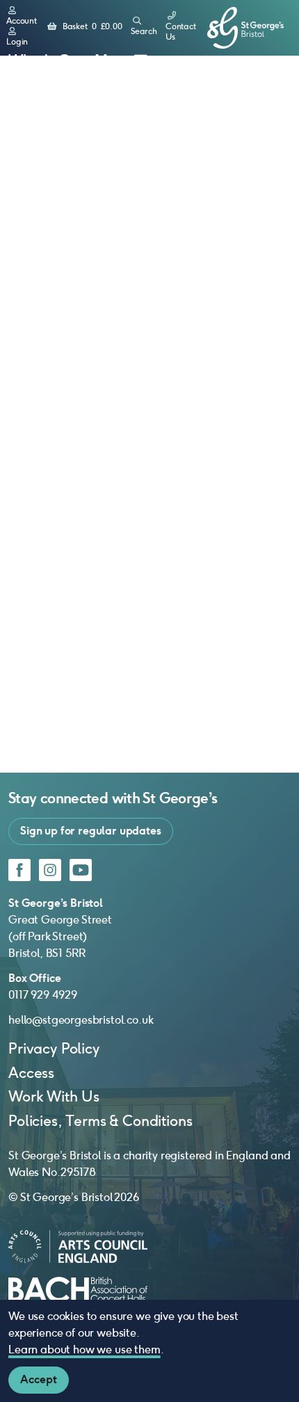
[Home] (245, 28)
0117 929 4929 (42, 994)
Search (144, 31)
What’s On (43, 60)
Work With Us (53, 1096)
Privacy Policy (53, 1048)
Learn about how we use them (84, 1349)
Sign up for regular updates (90, 830)
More (112, 60)
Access (31, 1072)
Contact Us (180, 32)
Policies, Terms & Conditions (100, 1120)
